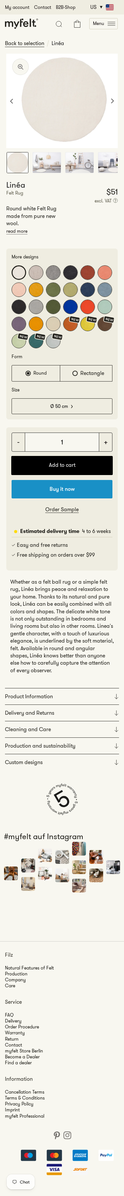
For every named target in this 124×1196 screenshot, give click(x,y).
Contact (42, 7)
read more (16, 231)
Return (12, 1039)
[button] (103, 23)
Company (15, 980)
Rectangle (92, 373)
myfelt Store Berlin (24, 1051)
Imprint (12, 1110)
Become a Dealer (22, 1057)
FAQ (9, 1015)
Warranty (15, 1033)
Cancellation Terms (24, 1092)
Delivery (13, 1021)
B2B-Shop (65, 7)
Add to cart (62, 465)
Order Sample (62, 509)
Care (10, 986)
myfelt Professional (24, 1116)
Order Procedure (22, 1027)
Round (40, 373)
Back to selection (24, 43)
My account (17, 7)
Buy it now (62, 489)
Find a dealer (18, 1063)
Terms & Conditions (25, 1098)
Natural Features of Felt (29, 968)
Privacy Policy (19, 1104)
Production (16, 974)
